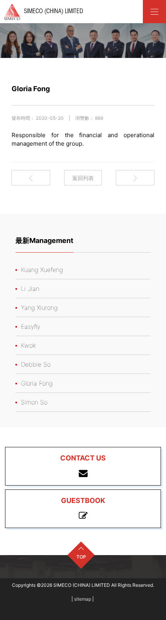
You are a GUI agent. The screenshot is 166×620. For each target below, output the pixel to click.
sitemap (82, 599)
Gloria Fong (37, 383)
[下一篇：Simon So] (135, 178)
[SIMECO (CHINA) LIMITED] (154, 11)
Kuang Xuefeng (42, 269)
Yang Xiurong (39, 307)
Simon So (34, 402)
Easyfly (30, 326)
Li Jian (30, 288)
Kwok (28, 345)
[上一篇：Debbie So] (31, 178)
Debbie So (36, 364)
